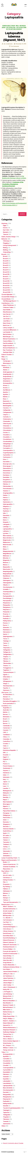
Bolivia (5, 712)
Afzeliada (6, 367)
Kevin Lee (6, 325)
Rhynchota (6, 869)
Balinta (5, 396)
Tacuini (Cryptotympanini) (11, 1108)
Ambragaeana (7, 372)
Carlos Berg (7, 924)
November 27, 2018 (21, 44)
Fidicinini (6, 1074)
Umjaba (5, 679)
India (17, 25)
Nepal (5, 799)
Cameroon (6, 728)
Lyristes (5, 533)
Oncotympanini (8, 1090)
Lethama (6, 531)
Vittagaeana (7, 681)
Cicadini (5, 1065)
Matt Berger (7, 336)
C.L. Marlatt (6, 917)
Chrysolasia (7, 430)
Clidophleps (7, 443)
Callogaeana (7, 412)
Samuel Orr (6, 1025)
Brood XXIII (6, 292)
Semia (5, 634)
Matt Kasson (7, 998)
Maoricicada (7, 544)
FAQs (3, 357)
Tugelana (6, 670)
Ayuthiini (6, 1056)
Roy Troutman (7, 350)
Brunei (5, 721)
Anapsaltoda (7, 376)
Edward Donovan (8, 940)
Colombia (6, 739)
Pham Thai (6, 1014)
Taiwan (5, 840)
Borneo (5, 714)
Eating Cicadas (8, 880)
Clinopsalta (6, 446)
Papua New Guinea (9, 811)
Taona (5, 645)
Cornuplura (6, 448)
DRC (4, 752)
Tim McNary (7, 1036)
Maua (5, 549)
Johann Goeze (7, 980)
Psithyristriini (7, 1103)
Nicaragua (6, 804)
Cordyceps (6, 361)
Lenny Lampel (7, 327)
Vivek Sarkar (7, 1043)
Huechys (6, 508)
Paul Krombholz (8, 343)
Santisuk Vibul (7, 352)
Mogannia (6, 560)
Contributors (5, 303)
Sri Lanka (6, 835)
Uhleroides (6, 677)
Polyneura (6, 609)
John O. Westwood (9, 987)
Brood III (5, 261)
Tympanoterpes (8, 672)
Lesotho (5, 788)
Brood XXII (6, 290)
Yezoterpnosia (7, 686)
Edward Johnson (8, 942)
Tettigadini (6, 1114)
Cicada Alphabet (6, 294)
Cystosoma (6, 457)
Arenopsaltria (7, 383)
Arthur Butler (7, 913)
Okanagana (6, 580)
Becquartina (7, 403)
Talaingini (6, 1110)
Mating (5, 247)
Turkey (5, 846)
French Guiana (7, 766)
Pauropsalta (7, 600)
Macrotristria (7, 538)
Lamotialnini (7, 1083)
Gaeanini (6, 1076)
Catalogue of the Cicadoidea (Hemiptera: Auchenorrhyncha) (12, 184)
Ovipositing (6, 252)
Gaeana (5, 491)
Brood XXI (6, 288)
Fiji (4, 761)
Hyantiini (6, 1079)
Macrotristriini (7, 1088)
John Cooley (7, 985)
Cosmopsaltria (8, 450)
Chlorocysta (7, 423)
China (5, 737)
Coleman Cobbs (8, 307)
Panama (5, 808)
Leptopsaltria (11, 27)
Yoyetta (5, 688)
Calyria (5, 414)
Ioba (4, 513)
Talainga (6, 641)
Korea (5, 784)
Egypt (5, 757)
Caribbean (6, 734)
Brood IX (6, 265)
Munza (5, 565)
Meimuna (6, 556)
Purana (5, 623)
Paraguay (6, 813)
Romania (6, 822)
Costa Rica (6, 741)
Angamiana (6, 378)
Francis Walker (8, 949)
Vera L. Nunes (7, 1039)
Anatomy (4, 223)
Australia (6, 710)
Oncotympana (7, 587)
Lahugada (6, 524)
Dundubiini (6, 1072)
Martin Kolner (7, 334)
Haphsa (5, 500)
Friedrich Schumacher (10, 953)
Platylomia (6, 603)
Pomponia (6, 612)
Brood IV (6, 263)
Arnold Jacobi (7, 911)
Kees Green (6, 323)
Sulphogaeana (7, 636)
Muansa (5, 562)
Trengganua (7, 668)
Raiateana (6, 630)
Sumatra (6, 837)
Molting (5, 250)
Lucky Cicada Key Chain (9, 858)
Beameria (6, 401)
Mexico (5, 795)
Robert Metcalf (8, 1023)
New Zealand (7, 802)
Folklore (5, 889)
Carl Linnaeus (7, 920)
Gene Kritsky (7, 956)
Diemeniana (7, 468)
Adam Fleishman (8, 305)
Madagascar (7, 790)
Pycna (5, 625)
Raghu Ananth (7, 345)
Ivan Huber (6, 969)
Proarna (5, 614)
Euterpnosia (7, 482)
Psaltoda (6, 618)
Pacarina (6, 594)
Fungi (3, 359)
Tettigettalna (7, 654)
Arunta (5, 387)
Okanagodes (7, 582)
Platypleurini (7, 1097)
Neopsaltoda (7, 573)
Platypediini (7, 1094)
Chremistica (7, 428)
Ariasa (5, 385)
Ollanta (5, 585)
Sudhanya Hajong (8, 1032)
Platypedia (6, 605)
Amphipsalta (7, 374)
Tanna (5, 643)
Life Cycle (4, 692)
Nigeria (5, 806)
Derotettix (6, 461)
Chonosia (6, 426)
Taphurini (6, 1112)
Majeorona (6, 542)
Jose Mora (6, 321)
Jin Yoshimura (7, 976)
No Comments (15, 46)
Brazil (5, 719)
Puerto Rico (6, 817)
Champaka (6, 421)
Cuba (4, 746)
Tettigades (6, 650)
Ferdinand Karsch (8, 947)
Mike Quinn (6, 1009)
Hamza (5, 497)
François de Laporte (9, 951)
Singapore (6, 824)
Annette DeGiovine (9, 909)
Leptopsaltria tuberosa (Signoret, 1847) (14, 36)
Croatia (5, 743)
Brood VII (6, 272)
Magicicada (7, 540)
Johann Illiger (7, 982)
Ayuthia (5, 394)
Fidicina (5, 484)
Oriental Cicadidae (9, 866)
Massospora (7, 363)
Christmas (6, 877)
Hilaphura (6, 506)
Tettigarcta (6, 652)
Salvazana (6, 632)
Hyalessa (6, 511)
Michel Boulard (8, 1007)
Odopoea (6, 578)
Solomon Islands (8, 829)
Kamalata (6, 515)
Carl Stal (6, 922)
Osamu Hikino (7, 341)
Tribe (3, 1052)
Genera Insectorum (8, 25)
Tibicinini (6, 1119)
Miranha (5, 558)
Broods (3, 254)
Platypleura (6, 607)
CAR (4, 732)
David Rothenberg (9, 938)
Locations (4, 705)
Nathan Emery (7, 1012)
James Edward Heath (10, 971)
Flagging (6, 243)
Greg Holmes (7, 962)
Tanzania (6, 842)
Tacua (5, 638)
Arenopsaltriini (8, 1054)
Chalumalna (7, 419)
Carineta (6, 417)
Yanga (5, 683)
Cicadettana (7, 439)
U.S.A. (5, 849)
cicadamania (9, 44)
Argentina (6, 707)
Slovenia (6, 826)
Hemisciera (6, 502)
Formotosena (7, 488)
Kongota (5, 522)
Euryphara (6, 479)
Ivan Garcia (6, 314)
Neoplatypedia (8, 571)
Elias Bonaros (7, 312)
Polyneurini (6, 1099)
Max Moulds (7, 1003)
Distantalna (6, 470)
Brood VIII (6, 274)
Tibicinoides (7, 663)
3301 (4, 873)
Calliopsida (6, 410)
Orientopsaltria (8, 591)
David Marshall (8, 935)
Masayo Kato (7, 996)
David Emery (7, 933)
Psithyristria (7, 621)
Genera (3, 365)
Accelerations (7, 694)
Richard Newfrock (9, 348)
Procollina (6, 616)
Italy (4, 779)
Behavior (4, 239)
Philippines (6, 815)
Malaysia (6, 793)
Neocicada (6, 569)
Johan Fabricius (8, 978)
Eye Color (6, 230)
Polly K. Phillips (7, 1018)
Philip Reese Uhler (9, 1016)
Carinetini (6, 1058)
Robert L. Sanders (8, 1021)
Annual (5, 697)
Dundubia (6, 477)
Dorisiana (6, 475)
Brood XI (6, 279)
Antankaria (6, 381)
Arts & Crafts (7, 875)
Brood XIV (6, 283)
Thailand (6, 844)
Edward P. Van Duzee (9, 944)
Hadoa (5, 495)
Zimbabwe (6, 855)
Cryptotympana (8, 452)
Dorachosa (6, 473)
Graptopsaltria (8, 493)
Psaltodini (6, 1101)
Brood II (5, 258)
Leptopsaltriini (21, 27)
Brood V (5, 267)
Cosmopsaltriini (8, 1067)
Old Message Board (9, 301)
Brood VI (6, 270)
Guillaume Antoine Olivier (11, 967)
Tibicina (5, 661)
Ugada (5, 674)
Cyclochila (6, 455)
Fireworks (6, 884)
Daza (4, 459)
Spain (5, 833)
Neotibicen (6, 576)
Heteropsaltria (7, 504)
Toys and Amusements (10, 902)
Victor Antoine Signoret (14, 29)
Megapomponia (8, 551)
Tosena (5, 665)
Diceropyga (7, 466)
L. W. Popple (7, 991)
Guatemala (6, 768)
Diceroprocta (7, 464)
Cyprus (5, 748)
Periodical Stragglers (10, 701)
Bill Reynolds (7, 915)
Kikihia (5, 517)
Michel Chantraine (9, 339)
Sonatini (5, 1106)
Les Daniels (6, 332)
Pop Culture (5, 871)
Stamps (5, 898)
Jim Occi (6, 316)
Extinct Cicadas (6, 354)
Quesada (6, 627)
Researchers (5, 904)
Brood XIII (6, 281)
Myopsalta (6, 567)
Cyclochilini (7, 1070)
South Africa (7, 831)
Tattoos (5, 900)
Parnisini (6, 1092)
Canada (5, 730)
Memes (5, 893)
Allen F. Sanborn (8, 906)
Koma (5, 520)
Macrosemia (7, 535)
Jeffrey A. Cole (8, 974)
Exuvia (5, 227)
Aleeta (5, 370)
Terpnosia (6, 647)
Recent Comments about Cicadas (13, 1143)
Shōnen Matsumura (9, 1027)
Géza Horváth (7, 960)
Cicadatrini (6, 1061)
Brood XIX (6, 285)
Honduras (6, 772)
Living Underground (9, 245)
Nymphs (5, 232)
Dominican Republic (9, 750)
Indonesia (22, 25)
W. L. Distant (7, 1045)
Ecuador (5, 755)
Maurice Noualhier (9, 1000)
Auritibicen (6, 390)
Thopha (5, 656)
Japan (3, 27)
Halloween (6, 891)
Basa (4, 399)
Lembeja (6, 526)
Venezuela (6, 851)
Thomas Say (7, 1034)
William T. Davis (8, 1047)
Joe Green (6, 318)
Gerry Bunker (7, 958)
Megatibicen (7, 553)
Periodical (6, 699)
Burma (5, 723)
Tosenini (6, 1121)
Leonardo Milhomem (9, 330)
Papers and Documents (9, 860)
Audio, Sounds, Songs (8, 236)
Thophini (6, 1117)
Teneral (5, 234)
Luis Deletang (7, 994)
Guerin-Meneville (8, 965)
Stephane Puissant (9, 1030)
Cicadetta (6, 437)
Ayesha (5, 392)
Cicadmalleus (7, 441)
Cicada (5, 432)
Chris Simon (7, 929)
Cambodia (6, 725)
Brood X (5, 276)
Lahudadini (6, 1081)
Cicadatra (6, 435)
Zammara (6, 690)
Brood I (5, 256)
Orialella (5, 589)
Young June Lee (8, 1050)
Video (3, 1126)
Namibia (5, 797)
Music (5, 895)
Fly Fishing (6, 886)
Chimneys (6, 241)
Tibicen (5, 659)
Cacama (5, 408)
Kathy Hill (6, 989)
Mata (4, 547)
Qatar (5, 820)
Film (4, 882)
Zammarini (6, 1123)
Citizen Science (8, 931)
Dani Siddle (6, 309)
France (5, 764)
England (5, 759)
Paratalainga (7, 598)
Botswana (6, 716)
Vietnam (5, 853)
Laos (4, 786)
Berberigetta (7, 405)
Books (5, 862)
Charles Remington (9, 926)
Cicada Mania (5, 299)
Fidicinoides (7, 486)
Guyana (5, 770)
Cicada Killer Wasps (8, 296)
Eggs (4, 225)
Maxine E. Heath (8, 1005)
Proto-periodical (8, 703)
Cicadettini (6, 1063)
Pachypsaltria (7, 596)
